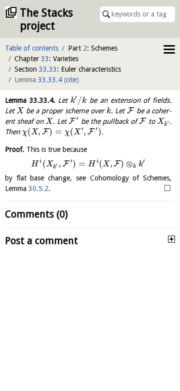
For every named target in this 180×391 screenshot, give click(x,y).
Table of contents (31, 48)
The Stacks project (46, 19)
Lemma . (30, 100)
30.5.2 (38, 188)
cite (71, 80)
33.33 (48, 69)
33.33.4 (50, 80)
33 (45, 59)
